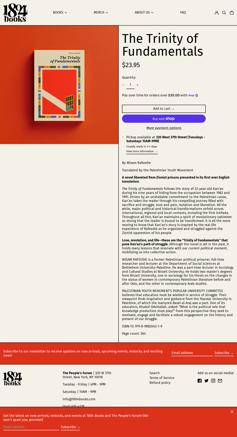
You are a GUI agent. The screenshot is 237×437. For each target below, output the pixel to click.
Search (154, 373)
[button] (224, 13)
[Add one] (138, 85)
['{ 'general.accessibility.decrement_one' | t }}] (123, 85)
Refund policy (160, 383)
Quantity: (129, 77)
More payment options (163, 128)
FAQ (183, 12)
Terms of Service (161, 378)
